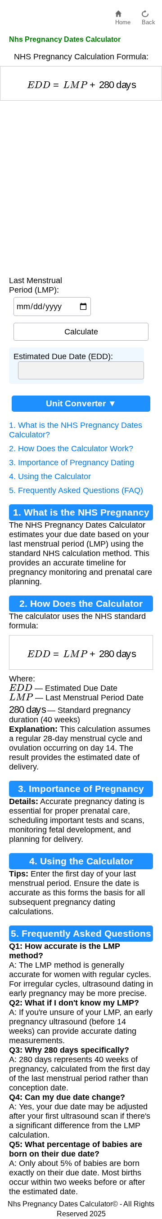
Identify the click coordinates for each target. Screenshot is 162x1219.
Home (122, 20)
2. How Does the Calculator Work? (71, 448)
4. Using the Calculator (50, 476)
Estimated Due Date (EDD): (63, 356)
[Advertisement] (81, 186)
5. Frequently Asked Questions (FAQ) (76, 490)
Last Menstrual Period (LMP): (35, 285)
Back (148, 20)
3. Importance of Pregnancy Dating (71, 462)
